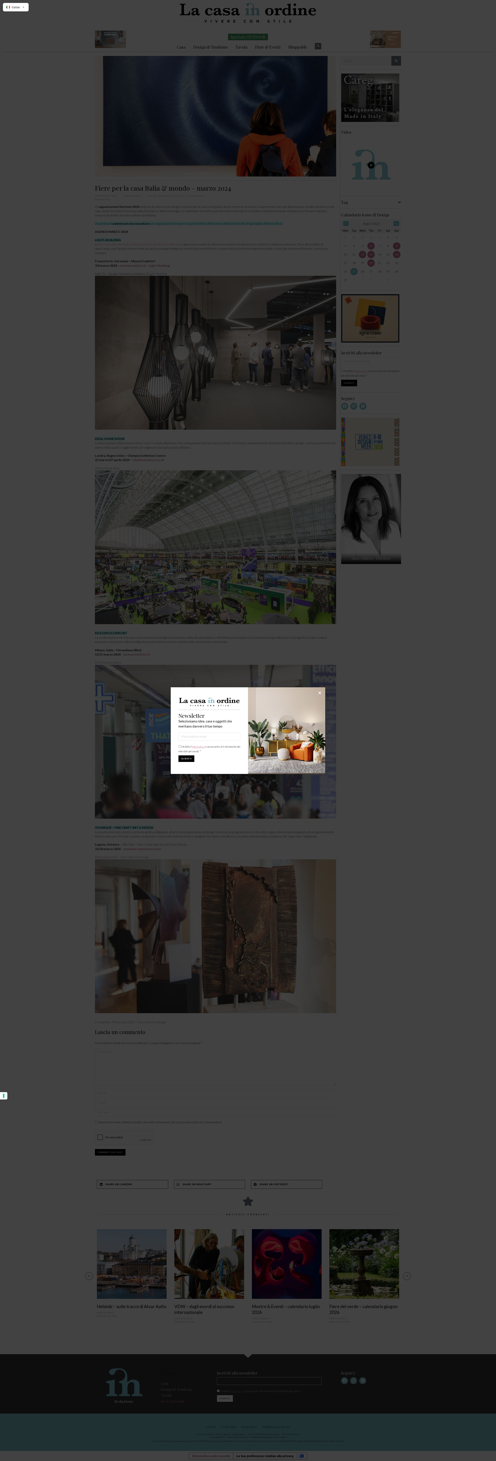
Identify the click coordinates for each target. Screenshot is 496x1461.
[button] (320, 693)
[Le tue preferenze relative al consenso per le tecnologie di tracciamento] (3, 1095)
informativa (198, 746)
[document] (248, 730)
